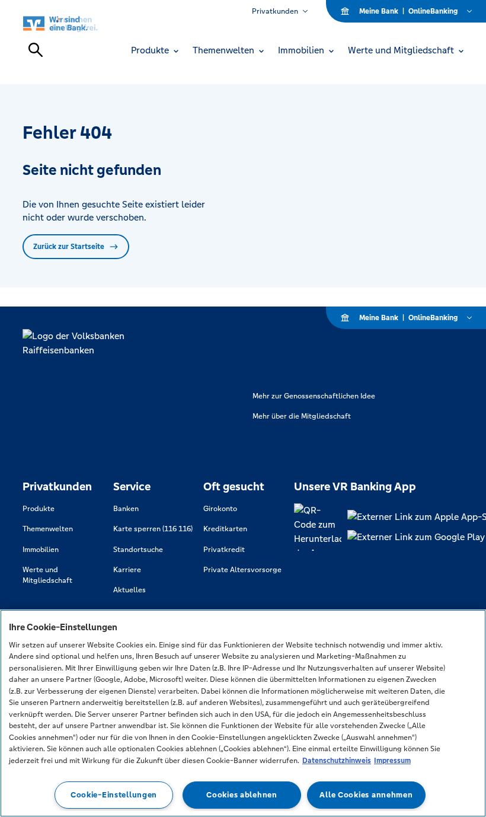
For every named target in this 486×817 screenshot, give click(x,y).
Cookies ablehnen (241, 795)
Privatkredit (224, 549)
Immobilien (41, 549)
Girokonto (220, 508)
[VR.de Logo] (74, 23)
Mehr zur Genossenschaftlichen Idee (313, 396)
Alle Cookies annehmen (366, 795)
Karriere (127, 570)
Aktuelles (129, 590)
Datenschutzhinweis (336, 760)
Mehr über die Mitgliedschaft (301, 416)
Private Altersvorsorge (242, 570)
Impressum (392, 760)
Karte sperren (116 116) (153, 529)
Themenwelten (48, 529)
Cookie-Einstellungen (114, 795)
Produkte (39, 508)
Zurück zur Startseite (68, 246)
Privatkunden (275, 11)
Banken (126, 508)
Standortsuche (138, 549)
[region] (243, 713)
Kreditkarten (225, 529)
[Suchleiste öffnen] (36, 50)
